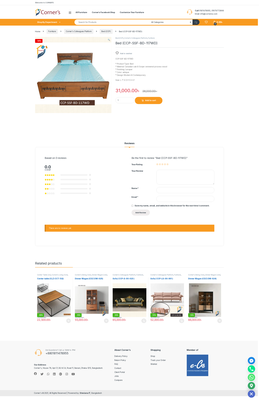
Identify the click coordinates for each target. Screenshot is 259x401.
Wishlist (154, 364)
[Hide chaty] (251, 394)
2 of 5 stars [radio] (160, 164)
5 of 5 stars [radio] (167, 164)
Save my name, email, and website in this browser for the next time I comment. (172, 205)
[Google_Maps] (251, 385)
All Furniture (81, 12)
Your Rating (137, 164)
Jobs (116, 376)
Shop (153, 356)
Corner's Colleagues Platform (79, 31)
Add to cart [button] (68, 320)
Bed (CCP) (106, 31)
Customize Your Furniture (132, 12)
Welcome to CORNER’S (44, 2)
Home (37, 31)
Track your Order (158, 360)
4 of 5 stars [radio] (165, 164)
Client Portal (119, 372)
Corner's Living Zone (60, 275)
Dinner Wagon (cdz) (99, 275)
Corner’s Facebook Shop (103, 12)
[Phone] (251, 369)
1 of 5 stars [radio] (157, 164)
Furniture (52, 31)
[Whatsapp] (251, 377)
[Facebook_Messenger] (251, 360)
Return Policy (120, 360)
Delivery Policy (120, 356)
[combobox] (112, 22)
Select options (143, 320)
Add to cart (150, 100)
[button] (109, 39)
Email (135, 197)
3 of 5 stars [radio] (162, 164)
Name (135, 188)
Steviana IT (85, 393)
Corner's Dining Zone (83, 275)
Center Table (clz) (44, 275)
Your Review (137, 171)
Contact (117, 368)
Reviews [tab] (129, 143)
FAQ (116, 364)
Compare (118, 380)
